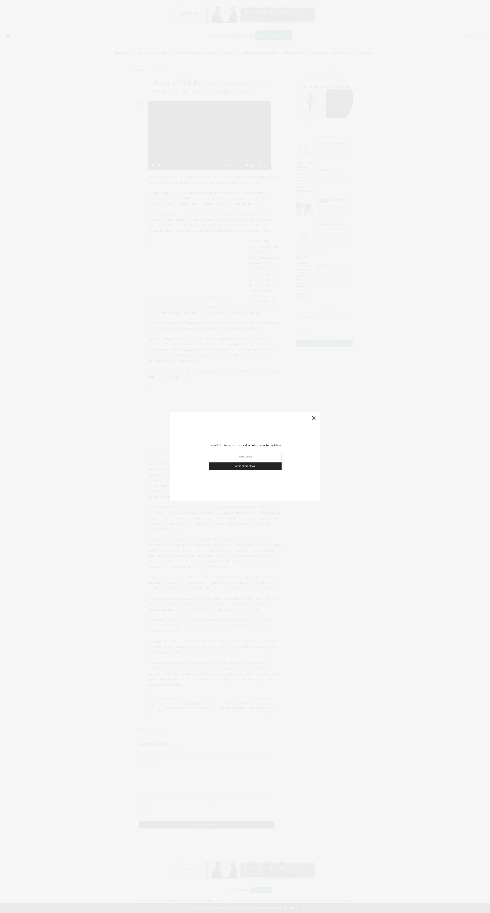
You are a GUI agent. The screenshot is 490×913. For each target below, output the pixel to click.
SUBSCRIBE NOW (245, 466)
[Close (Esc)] (314, 418)
